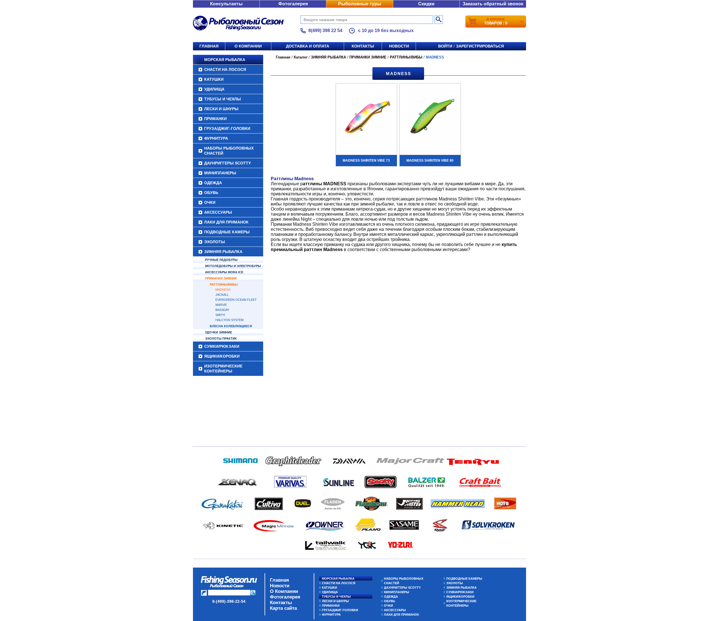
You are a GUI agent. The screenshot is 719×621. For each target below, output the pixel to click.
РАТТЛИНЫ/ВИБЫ (224, 284)
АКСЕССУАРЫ (218, 212)
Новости (399, 46)
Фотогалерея (293, 3)
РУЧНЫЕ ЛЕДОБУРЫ (221, 259)
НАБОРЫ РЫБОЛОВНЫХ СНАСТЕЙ (229, 150)
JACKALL (222, 294)
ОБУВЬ (211, 192)
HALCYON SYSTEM (229, 320)
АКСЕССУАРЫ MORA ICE (224, 272)
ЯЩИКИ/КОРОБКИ (222, 356)
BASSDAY (222, 309)
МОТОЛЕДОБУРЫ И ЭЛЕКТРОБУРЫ (233, 266)
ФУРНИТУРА (216, 138)
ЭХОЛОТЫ (214, 242)
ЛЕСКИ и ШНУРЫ (221, 109)
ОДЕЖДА (213, 182)
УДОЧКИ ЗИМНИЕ (218, 332)
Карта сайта (283, 608)
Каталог (301, 57)
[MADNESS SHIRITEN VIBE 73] (366, 118)
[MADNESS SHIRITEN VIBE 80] (430, 118)
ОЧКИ (209, 202)
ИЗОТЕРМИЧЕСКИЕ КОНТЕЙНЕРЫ (223, 368)
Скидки (426, 3)
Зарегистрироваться (480, 46)
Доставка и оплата (307, 46)
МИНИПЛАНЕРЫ (220, 173)
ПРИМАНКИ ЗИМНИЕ (221, 278)
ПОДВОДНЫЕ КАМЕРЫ (227, 232)
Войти (445, 46)
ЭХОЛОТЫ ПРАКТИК (221, 338)
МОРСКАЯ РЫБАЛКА (224, 59)
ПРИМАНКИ (215, 118)
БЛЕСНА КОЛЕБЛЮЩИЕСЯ (231, 326)
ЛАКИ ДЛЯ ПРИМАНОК (226, 222)
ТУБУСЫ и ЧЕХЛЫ (222, 99)
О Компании (284, 591)
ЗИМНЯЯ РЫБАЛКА (223, 251)
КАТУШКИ (214, 79)
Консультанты (226, 3)
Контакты (363, 46)
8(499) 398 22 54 (325, 30)
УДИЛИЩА (214, 89)
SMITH (220, 315)
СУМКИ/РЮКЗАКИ (221, 346)
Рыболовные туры (359, 3)
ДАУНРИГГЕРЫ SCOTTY (227, 163)
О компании (248, 46)
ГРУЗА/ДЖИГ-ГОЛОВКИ (227, 128)
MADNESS (222, 289)
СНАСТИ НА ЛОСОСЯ (225, 69)
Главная (209, 46)
